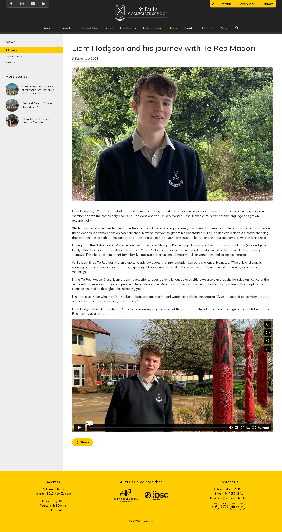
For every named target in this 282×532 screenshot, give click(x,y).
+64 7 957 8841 (233, 493)
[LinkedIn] (241, 506)
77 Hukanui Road (53, 489)
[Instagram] (224, 506)
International (152, 28)
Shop (224, 28)
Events (189, 28)
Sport (109, 28)
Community (247, 4)
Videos (10, 62)
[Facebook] (215, 506)
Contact (267, 4)
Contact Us (228, 482)
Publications (14, 56)
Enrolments (128, 28)
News (172, 28)
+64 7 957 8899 (233, 489)
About (48, 28)
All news (11, 50)
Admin (148, 521)
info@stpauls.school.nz (233, 498)
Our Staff (207, 28)
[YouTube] (233, 506)
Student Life (89, 28)
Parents (226, 4)
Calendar (66, 28)
